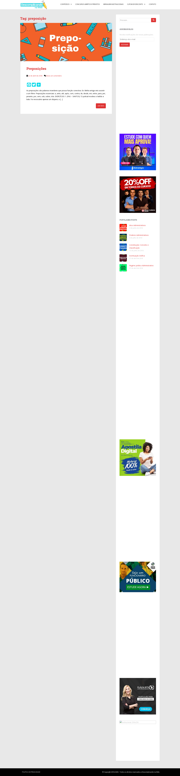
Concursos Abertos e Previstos (87, 4)
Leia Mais (101, 106)
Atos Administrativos (137, 225)
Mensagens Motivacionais (113, 4)
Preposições (36, 68)
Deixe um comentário (54, 76)
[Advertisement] (138, 91)
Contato (152, 4)
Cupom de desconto (135, 4)
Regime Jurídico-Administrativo (141, 265)
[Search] (153, 20)
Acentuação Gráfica (137, 256)
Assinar (124, 44)
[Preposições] (66, 42)
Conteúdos (64, 4)
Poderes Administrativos (139, 235)
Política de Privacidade (31, 772)
